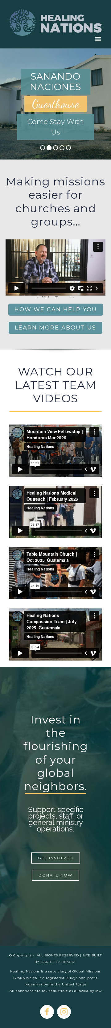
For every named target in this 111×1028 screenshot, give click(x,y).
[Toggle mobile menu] (98, 39)
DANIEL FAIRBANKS (58, 962)
